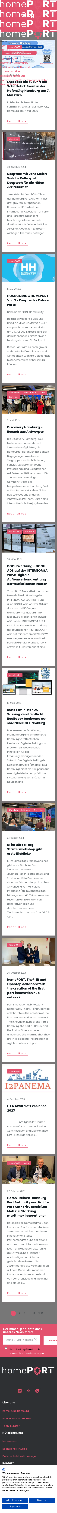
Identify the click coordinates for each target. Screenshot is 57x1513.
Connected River (10, 71)
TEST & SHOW (8, 58)
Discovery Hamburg (12, 76)
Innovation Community (14, 63)
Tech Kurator (8, 46)
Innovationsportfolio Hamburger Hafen (24, 80)
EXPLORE (5, 50)
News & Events (9, 84)
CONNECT (6, 54)
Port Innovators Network (15, 67)
